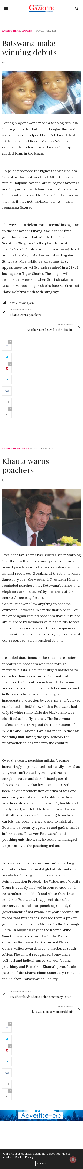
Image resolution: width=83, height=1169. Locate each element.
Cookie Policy (24, 1157)
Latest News (11, 31)
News (25, 449)
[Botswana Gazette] (41, 8)
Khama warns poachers (25, 465)
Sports (27, 31)
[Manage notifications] (73, 1159)
